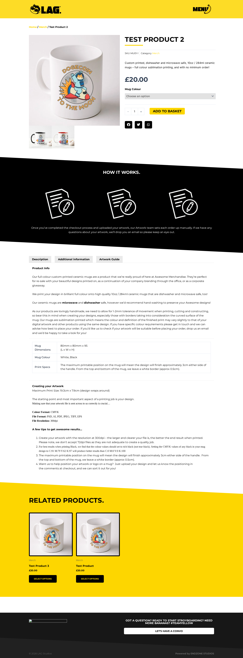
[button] (128, 124)
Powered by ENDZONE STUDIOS (194, 653)
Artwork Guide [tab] (109, 259)
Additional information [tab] (74, 259)
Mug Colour (133, 89)
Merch (43, 27)
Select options (43, 579)
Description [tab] (40, 259)
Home (33, 27)
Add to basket (167, 111)
